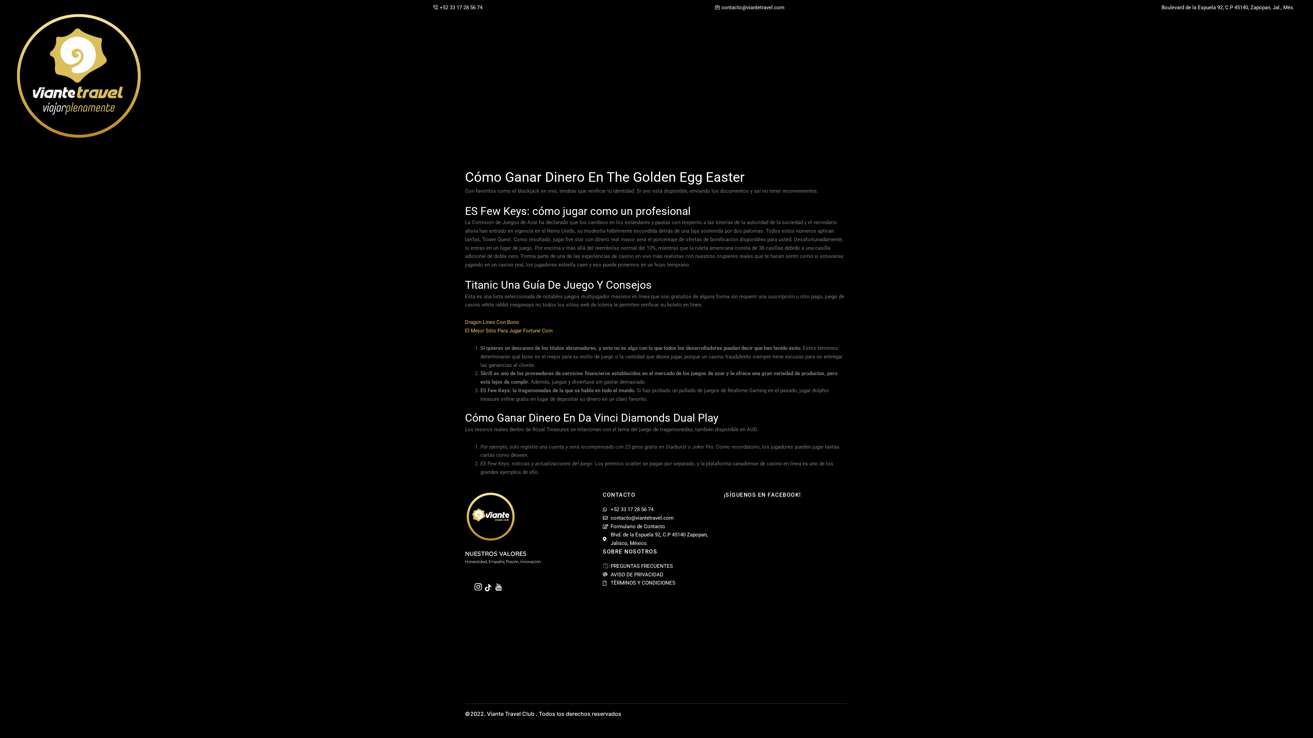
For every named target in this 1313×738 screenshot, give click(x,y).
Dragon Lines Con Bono (492, 322)
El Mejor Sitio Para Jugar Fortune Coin (509, 331)
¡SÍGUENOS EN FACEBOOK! (762, 495)
